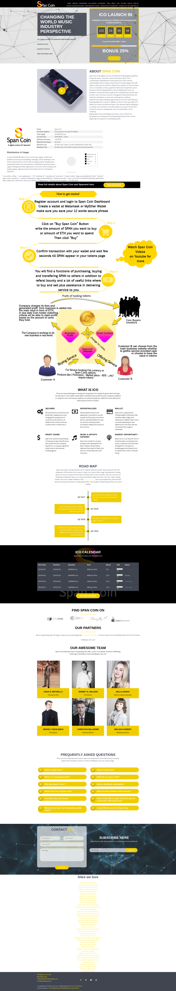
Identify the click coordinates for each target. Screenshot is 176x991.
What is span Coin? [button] (54, 770)
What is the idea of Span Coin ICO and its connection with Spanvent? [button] (116, 799)
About (113, 3)
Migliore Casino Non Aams (88, 953)
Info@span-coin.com (44, 974)
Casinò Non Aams (88, 971)
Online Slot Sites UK (88, 927)
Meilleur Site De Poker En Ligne (88, 940)
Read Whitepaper (114, 185)
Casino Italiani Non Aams (75, 6)
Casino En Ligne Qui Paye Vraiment (88, 958)
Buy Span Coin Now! (88, 596)
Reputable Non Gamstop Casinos (88, 914)
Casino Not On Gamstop (88, 883)
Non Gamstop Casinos (88, 925)
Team (108, 3)
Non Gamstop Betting (88, 903)
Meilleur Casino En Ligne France (88, 949)
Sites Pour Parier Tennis (88, 945)
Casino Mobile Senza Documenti (88, 956)
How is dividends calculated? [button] (110, 784)
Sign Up (135, 3)
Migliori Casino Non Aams (88, 898)
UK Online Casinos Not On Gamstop (88, 907)
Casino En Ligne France (88, 936)
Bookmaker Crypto (88, 947)
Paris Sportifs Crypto (88, 942)
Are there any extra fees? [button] (56, 798)
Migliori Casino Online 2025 (88, 889)
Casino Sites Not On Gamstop (88, 885)
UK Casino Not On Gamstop (88, 922)
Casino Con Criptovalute (88, 896)
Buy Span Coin (42, 977)
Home (69, 3)
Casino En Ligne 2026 (88, 964)
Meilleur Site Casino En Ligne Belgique (88, 938)
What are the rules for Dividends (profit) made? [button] (63, 809)
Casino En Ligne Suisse (88, 969)
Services (75, 3)
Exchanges (101, 3)
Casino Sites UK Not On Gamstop (88, 929)
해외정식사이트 (88, 962)
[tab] (62, 769)
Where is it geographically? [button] (57, 777)
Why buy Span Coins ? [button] (55, 784)
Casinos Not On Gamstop (109, 6)
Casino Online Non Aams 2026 (88, 960)
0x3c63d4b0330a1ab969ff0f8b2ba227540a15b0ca (64, 988)
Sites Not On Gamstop (88, 934)
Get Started (92, 3)
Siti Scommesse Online (88, 892)
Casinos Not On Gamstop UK (128, 6)
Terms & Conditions (76, 986)
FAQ (118, 3)
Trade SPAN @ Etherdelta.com (47, 979)
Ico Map (123, 3)
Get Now (114, 58)
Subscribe (131, 850)
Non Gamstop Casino (92, 6)
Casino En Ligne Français (88, 967)
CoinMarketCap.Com (44, 981)
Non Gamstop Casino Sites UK (88, 911)
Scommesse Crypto (88, 951)
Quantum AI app (89, 479)
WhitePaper (83, 3)
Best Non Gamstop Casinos (88, 931)
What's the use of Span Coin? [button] (58, 791)
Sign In (129, 3)
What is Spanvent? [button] (105, 770)
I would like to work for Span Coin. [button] (113, 808)
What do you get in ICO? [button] (108, 777)
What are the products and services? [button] (114, 791)
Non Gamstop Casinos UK (88, 918)
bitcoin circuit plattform (90, 635)
